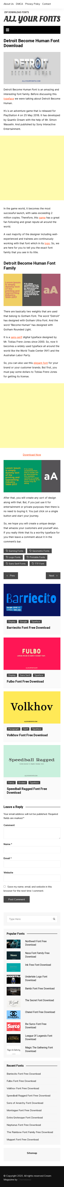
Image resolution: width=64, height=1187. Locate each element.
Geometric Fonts (40, 550)
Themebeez (24, 1179)
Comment (9, 825)
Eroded (22, 782)
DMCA (19, 3)
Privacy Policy (32, 3)
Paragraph (13, 729)
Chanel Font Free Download (40, 1012)
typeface (9, 98)
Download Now (32, 454)
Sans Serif (25, 675)
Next (51, 575)
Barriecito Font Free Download (28, 628)
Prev (12, 575)
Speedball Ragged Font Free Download (28, 1095)
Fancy (11, 782)
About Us (9, 3)
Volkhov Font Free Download (27, 735)
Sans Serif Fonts (17, 563)
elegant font (41, 362)
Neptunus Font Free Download (24, 1124)
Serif (25, 729)
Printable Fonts (37, 557)
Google (23, 621)
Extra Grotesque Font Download (25, 1117)
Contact (46, 3)
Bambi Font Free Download (40, 988)
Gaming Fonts (16, 550)
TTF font (39, 563)
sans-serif (16, 337)
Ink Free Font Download (38, 964)
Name (8, 844)
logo (47, 243)
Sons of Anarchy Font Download (25, 1102)
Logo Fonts (15, 557)
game (42, 217)
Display (12, 621)
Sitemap (32, 1153)
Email (8, 858)
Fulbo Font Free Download (25, 681)
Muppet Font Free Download (23, 1139)
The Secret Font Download (39, 1000)
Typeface (36, 621)
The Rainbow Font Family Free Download (30, 1132)
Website (8, 872)
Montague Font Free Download (24, 1110)
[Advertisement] (32, 168)
